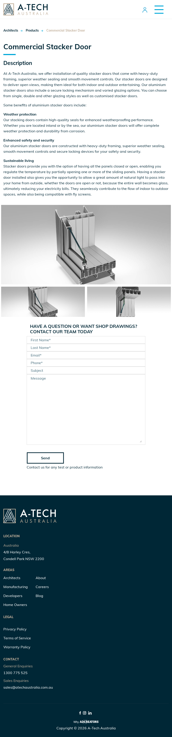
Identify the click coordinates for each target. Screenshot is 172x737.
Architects (10, 30)
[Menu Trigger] (157, 9)
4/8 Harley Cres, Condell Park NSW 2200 (23, 555)
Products (32, 30)
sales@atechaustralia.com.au (28, 687)
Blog (39, 595)
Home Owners (15, 604)
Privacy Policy (15, 629)
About (41, 578)
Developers (12, 595)
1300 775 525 (15, 672)
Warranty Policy (16, 647)
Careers (42, 586)
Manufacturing (15, 586)
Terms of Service (17, 638)
